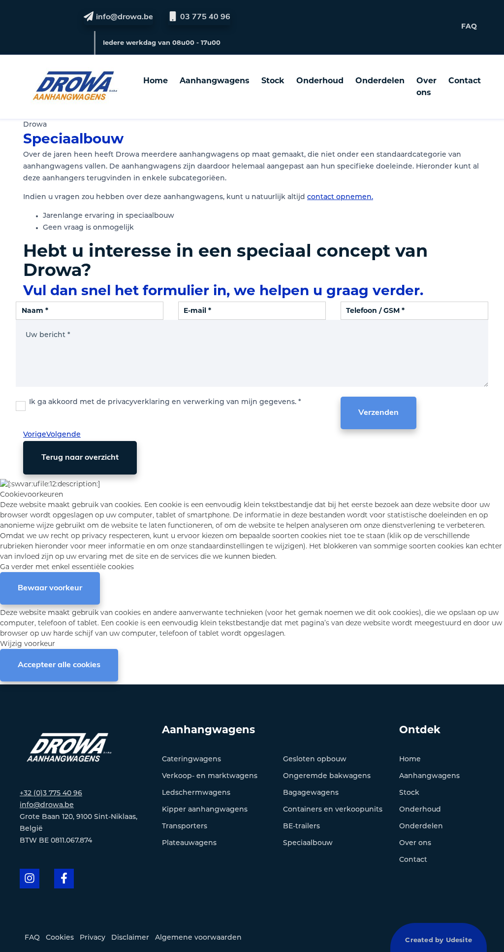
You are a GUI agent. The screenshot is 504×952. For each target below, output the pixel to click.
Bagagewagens (311, 793)
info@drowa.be (47, 805)
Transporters (184, 826)
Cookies (60, 938)
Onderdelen (380, 80)
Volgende (63, 435)
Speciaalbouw (308, 843)
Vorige (34, 435)
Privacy (92, 938)
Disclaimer (130, 938)
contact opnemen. (340, 197)
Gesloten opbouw (314, 759)
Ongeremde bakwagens (327, 776)
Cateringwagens (191, 759)
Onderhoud (320, 80)
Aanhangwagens (215, 80)
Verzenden (378, 413)
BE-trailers (301, 826)
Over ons (426, 86)
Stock (272, 80)
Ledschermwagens (196, 793)
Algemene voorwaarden (198, 938)
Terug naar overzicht (80, 458)
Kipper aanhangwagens (205, 810)
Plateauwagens (189, 843)
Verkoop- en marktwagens (209, 776)
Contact (464, 80)
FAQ (469, 26)
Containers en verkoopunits (332, 810)
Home (155, 80)
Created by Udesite (438, 940)
